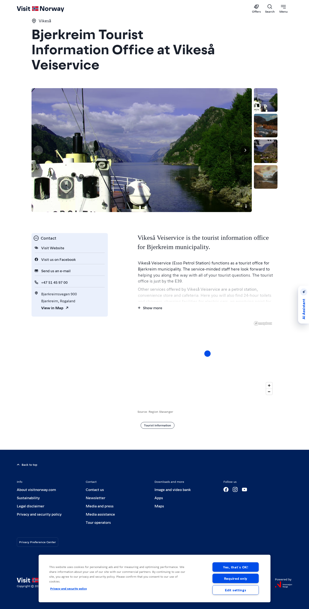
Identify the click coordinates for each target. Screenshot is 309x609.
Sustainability (28, 497)
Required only (235, 578)
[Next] (245, 150)
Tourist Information (157, 425)
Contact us (95, 489)
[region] (155, 578)
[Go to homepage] (47, 8)
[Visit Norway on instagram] (235, 489)
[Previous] (38, 150)
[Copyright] (246, 206)
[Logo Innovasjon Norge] (283, 584)
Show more (152, 307)
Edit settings (235, 590)
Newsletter (95, 497)
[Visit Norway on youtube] (244, 489)
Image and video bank (172, 489)
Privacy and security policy (39, 514)
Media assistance (100, 514)
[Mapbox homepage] (263, 323)
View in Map (52, 307)
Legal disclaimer (30, 505)
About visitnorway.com (36, 489)
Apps (158, 497)
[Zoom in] (269, 385)
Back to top (29, 464)
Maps (159, 505)
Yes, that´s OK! (235, 567)
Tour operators (98, 522)
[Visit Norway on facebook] (225, 489)
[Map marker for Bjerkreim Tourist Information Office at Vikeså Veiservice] (207, 353)
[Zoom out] (269, 392)
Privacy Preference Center (37, 542)
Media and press (100, 505)
